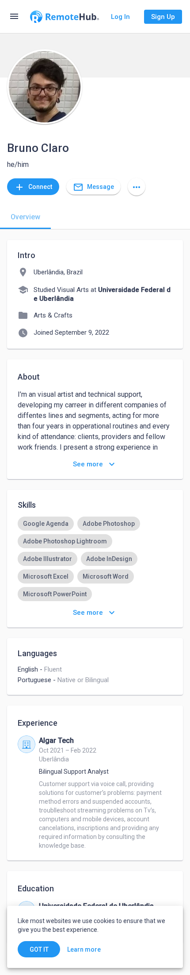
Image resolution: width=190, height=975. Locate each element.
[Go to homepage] (64, 17)
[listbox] (95, 559)
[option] (46, 524)
